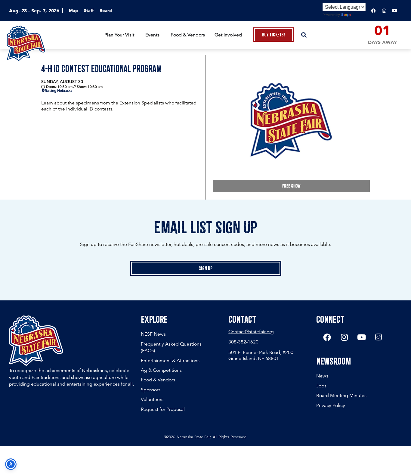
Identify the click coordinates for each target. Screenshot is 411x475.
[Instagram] (383, 10)
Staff (89, 10)
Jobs (321, 386)
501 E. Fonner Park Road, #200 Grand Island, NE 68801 (260, 355)
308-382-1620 (243, 342)
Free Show (291, 186)
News (322, 376)
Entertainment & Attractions (170, 361)
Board (106, 10)
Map (73, 10)
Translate (359, 15)
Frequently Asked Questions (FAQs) (171, 347)
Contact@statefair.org (251, 332)
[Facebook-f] (373, 10)
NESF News (153, 334)
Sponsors (150, 390)
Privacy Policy (330, 405)
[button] (304, 35)
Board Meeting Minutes (341, 396)
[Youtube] (394, 10)
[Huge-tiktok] (378, 337)
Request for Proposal (163, 409)
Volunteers (152, 399)
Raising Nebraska (58, 90)
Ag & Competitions (161, 370)
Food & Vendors (158, 380)
